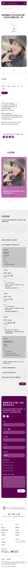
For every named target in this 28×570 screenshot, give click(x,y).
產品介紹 (3, 532)
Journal (6, 8)
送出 (21, 491)
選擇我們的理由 (4, 530)
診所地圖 (3, 535)
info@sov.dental (17, 516)
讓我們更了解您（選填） (9, 474)
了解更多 (22, 384)
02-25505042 (8, 516)
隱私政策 (3, 559)
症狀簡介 (17, 530)
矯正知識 (3, 542)
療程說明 (17, 527)
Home (2, 8)
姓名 (4, 421)
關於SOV (3, 527)
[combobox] (14, 454)
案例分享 (3, 544)
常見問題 (17, 532)
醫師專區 (17, 535)
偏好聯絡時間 (6, 460)
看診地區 (5, 452)
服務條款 (9, 559)
